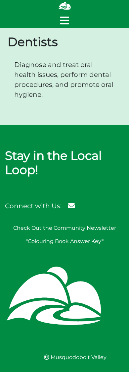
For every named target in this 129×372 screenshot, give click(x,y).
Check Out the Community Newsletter (64, 228)
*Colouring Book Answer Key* (65, 241)
